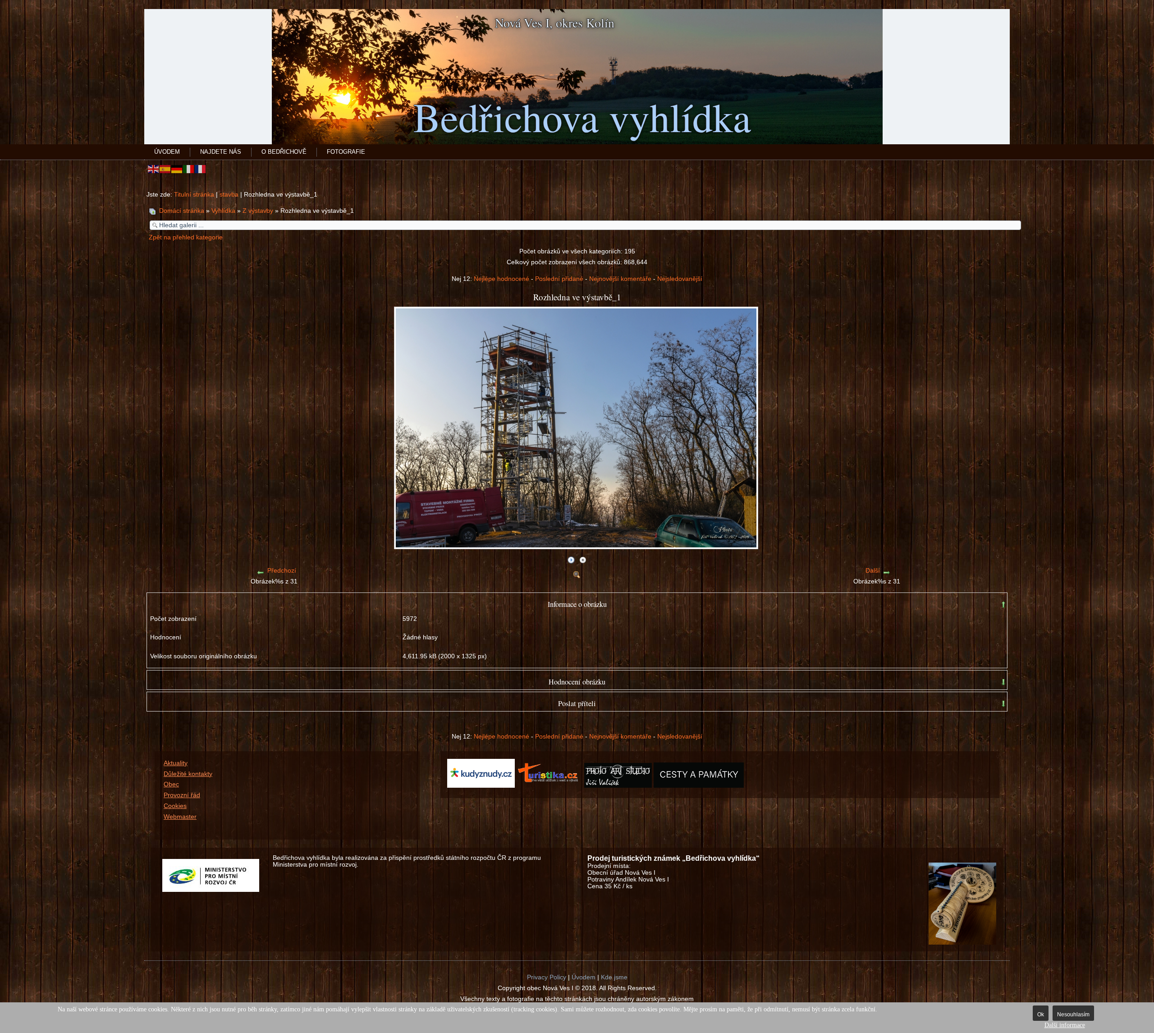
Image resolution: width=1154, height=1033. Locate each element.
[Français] (200, 168)
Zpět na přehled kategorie (186, 237)
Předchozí (281, 570)
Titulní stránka (194, 194)
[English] (154, 168)
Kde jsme (614, 977)
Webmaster (180, 816)
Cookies (175, 806)
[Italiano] (189, 168)
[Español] (165, 168)
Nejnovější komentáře (620, 278)
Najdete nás (220, 151)
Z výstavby (258, 210)
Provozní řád (182, 795)
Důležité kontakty (188, 774)
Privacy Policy (546, 977)
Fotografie (346, 151)
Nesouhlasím (1073, 1014)
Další (873, 570)
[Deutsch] (177, 168)
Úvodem (167, 151)
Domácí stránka (181, 210)
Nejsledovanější (679, 278)
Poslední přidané (559, 278)
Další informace (1064, 1025)
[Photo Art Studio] (618, 785)
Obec (171, 784)
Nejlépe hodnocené (501, 278)
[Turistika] (550, 785)
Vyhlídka (223, 210)
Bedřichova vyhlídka (582, 116)
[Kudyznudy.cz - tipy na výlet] (481, 785)
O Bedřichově (284, 151)
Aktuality (176, 763)
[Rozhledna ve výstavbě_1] (577, 545)
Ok (1040, 1014)
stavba (229, 194)
